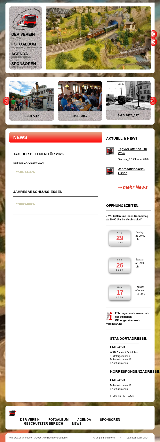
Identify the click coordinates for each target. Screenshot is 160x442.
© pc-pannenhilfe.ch (104, 437)
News (77, 423)
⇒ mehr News (133, 187)
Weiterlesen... (25, 171)
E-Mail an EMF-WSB (122, 396)
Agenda (84, 419)
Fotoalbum (58, 419)
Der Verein (30, 419)
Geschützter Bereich (43, 423)
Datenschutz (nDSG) (137, 437)
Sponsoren (110, 419)
